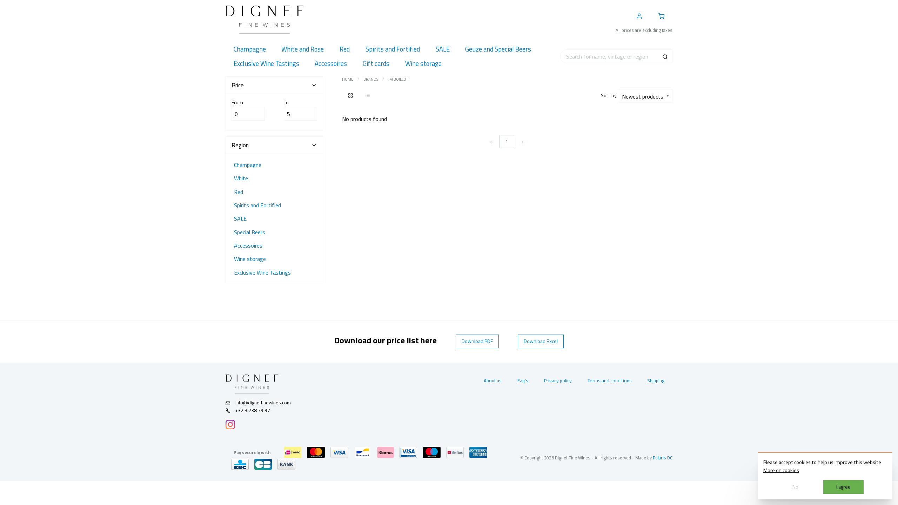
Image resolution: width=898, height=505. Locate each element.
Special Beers (249, 232)
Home (347, 79)
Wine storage (250, 259)
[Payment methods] (292, 452)
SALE (240, 218)
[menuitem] (250, 49)
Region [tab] (240, 145)
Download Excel (541, 341)
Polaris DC (662, 457)
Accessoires (248, 245)
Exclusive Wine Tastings (262, 272)
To (286, 102)
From (237, 102)
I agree (843, 487)
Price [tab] (238, 85)
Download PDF (477, 341)
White (241, 178)
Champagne (247, 165)
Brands (370, 79)
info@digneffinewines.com (263, 402)
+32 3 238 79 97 (252, 410)
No (795, 487)
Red (238, 192)
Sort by (610, 95)
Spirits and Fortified (257, 205)
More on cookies (781, 470)
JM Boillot (398, 79)
